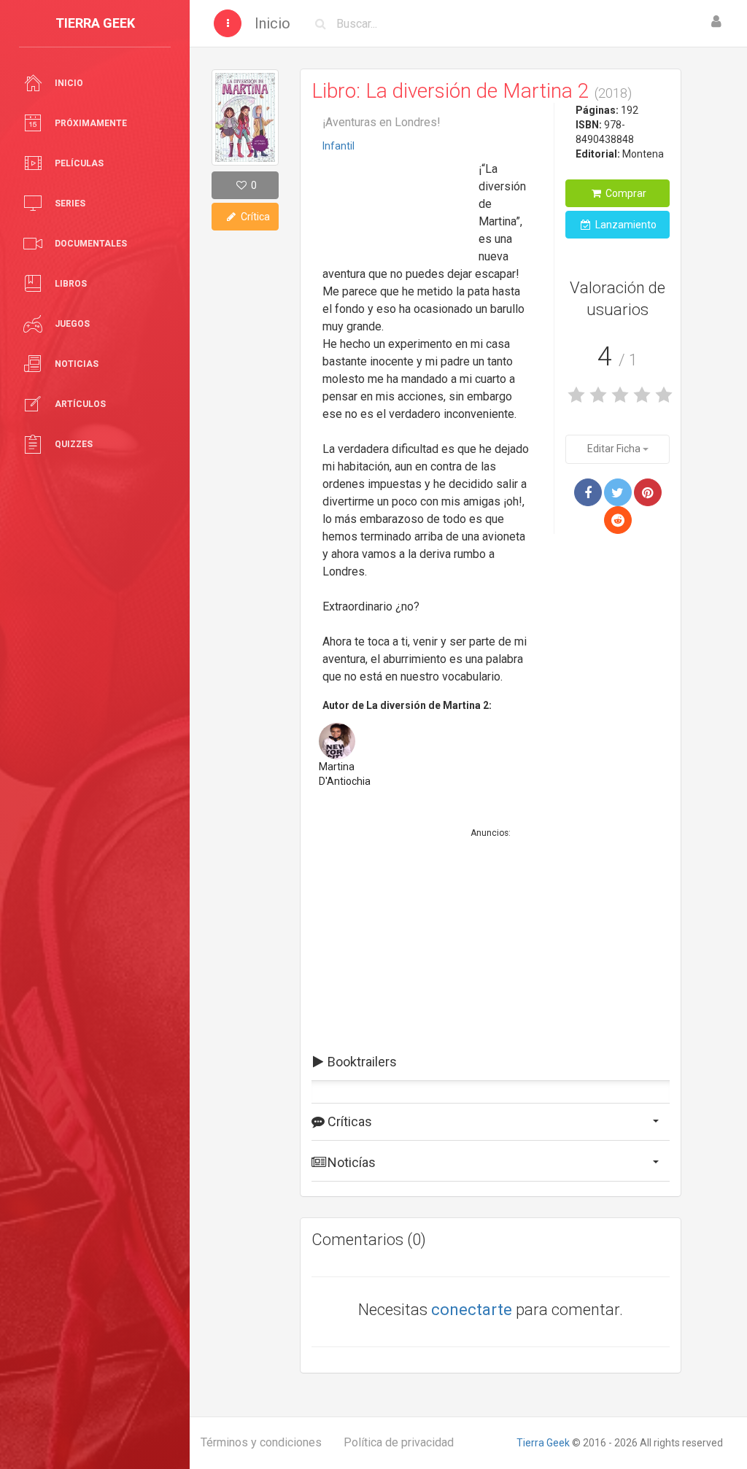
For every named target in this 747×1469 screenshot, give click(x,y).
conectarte (471, 1310)
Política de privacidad (399, 1442)
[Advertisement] (395, 203)
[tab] (490, 1062)
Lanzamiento (625, 224)
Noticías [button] (350, 1162)
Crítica (254, 216)
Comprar (624, 193)
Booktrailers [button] (361, 1061)
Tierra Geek (543, 1443)
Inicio (272, 23)
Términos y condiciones (261, 1442)
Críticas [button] (348, 1121)
